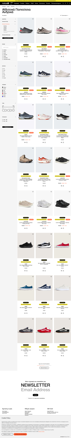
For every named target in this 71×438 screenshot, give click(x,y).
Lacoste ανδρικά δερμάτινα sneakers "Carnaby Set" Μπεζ (25, 223)
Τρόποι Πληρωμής (28, 411)
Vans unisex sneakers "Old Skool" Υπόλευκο (62, 308)
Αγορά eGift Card (50, 411)
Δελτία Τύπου (4, 413)
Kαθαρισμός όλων (8, 127)
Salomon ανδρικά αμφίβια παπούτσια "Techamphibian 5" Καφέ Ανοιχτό (44, 50)
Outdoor (5, 28)
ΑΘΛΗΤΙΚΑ (12, 6)
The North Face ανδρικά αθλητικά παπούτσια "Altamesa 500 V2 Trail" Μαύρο (62, 136)
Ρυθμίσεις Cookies (7, 434)
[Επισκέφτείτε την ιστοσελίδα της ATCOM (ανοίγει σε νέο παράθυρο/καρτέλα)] (64, 436)
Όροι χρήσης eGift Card (51, 413)
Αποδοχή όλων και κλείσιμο (20, 434)
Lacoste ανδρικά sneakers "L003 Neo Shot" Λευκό (44, 223)
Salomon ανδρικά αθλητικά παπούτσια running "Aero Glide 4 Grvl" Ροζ (62, 51)
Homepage (4, 6)
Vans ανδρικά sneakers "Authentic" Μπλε (26, 308)
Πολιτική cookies (41, 431)
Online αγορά (27, 412)
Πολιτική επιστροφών (28, 414)
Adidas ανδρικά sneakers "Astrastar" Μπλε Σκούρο (44, 94)
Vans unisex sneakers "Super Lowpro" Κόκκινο (44, 351)
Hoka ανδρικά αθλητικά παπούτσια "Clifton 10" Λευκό (62, 94)
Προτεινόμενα (64, 15)
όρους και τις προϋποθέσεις (40, 398)
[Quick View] (25, 56)
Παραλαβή (26, 413)
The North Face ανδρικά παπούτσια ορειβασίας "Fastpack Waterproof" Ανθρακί (26, 51)
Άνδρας (8, 6)
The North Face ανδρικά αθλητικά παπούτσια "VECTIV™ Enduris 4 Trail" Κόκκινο (44, 180)
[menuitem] (12, 3)
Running (5, 25)
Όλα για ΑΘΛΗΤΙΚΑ (7, 38)
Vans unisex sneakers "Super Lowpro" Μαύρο (62, 351)
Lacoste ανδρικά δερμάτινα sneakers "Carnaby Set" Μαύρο (62, 180)
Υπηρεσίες (27, 415)
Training (5, 27)
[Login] (65, 3)
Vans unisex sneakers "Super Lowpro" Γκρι (26, 351)
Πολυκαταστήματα (5, 412)
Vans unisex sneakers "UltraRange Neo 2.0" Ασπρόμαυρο (44, 264)
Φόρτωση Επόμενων (44, 367)
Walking (5, 29)
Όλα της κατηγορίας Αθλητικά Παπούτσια (9, 32)
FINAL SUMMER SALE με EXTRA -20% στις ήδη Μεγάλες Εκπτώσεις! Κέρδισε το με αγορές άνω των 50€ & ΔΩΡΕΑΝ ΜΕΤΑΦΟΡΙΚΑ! (35, 0)
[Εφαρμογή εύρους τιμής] (13, 110)
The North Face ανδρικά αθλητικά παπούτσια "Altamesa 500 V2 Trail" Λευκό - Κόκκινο (44, 136)
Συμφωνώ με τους (36, 398)
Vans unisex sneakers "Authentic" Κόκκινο (62, 266)
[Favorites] (68, 3)
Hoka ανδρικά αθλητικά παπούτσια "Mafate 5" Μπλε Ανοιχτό (26, 136)
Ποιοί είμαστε (4, 411)
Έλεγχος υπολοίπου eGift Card (52, 412)
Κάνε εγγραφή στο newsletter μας (35, 381)
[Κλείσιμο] (68, 1)
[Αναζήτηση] (63, 3)
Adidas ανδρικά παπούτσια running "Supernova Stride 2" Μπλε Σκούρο (26, 94)
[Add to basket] (27, 56)
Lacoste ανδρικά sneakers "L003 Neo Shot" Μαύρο (62, 223)
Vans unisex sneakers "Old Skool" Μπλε (44, 308)
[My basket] (70, 3)
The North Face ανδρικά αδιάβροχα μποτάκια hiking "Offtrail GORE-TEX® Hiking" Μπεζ (25, 180)
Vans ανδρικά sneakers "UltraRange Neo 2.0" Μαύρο (26, 266)
